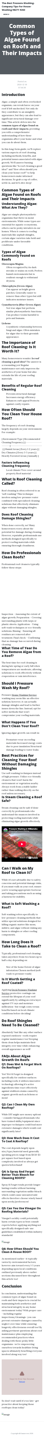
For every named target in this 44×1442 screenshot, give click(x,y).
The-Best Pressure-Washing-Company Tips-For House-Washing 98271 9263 (18, 6)
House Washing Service (24, 694)
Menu (5, 14)
